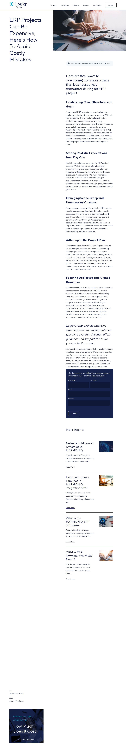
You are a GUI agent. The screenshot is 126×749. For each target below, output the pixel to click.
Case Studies (97, 5)
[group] (89, 63)
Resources (86, 5)
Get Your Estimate (26, 739)
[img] (105, 63)
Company (54, 5)
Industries (76, 5)
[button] (69, 63)
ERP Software (65, 5)
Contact (110, 5)
